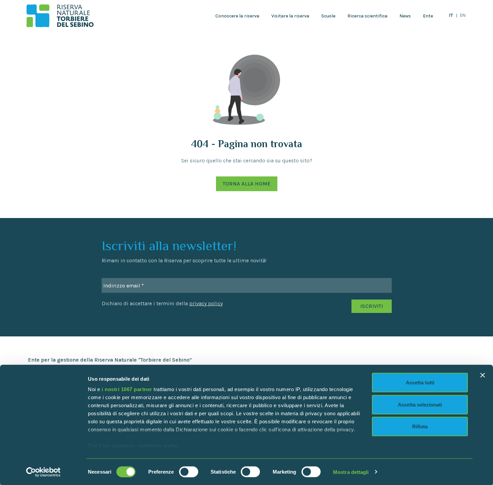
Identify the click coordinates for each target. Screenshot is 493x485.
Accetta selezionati (420, 404)
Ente (428, 16)
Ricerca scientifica (367, 16)
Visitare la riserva (290, 16)
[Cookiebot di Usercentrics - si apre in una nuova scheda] (43, 472)
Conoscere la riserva (237, 16)
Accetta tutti (420, 382)
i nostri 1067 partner (127, 389)
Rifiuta (420, 426)
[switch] (188, 471)
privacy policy (206, 303)
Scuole (328, 16)
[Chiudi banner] (482, 375)
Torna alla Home (247, 183)
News (405, 16)
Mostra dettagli (351, 472)
